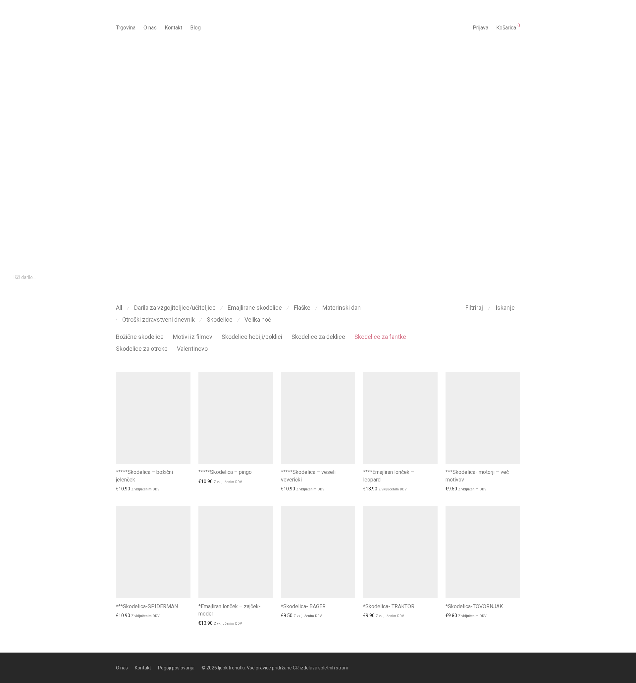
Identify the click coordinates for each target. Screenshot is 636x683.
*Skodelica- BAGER (303, 606)
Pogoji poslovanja (176, 667)
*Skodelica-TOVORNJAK (474, 606)
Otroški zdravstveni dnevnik (158, 319)
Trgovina (125, 27)
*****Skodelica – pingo (225, 472)
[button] (620, 277)
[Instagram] (517, 667)
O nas (150, 27)
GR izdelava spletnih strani (320, 667)
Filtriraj (474, 307)
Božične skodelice (140, 336)
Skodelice (220, 319)
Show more (125, 488)
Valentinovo (192, 348)
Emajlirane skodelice (255, 307)
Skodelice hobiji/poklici (252, 336)
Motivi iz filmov (192, 336)
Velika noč (257, 319)
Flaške (302, 307)
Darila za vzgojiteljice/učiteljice (175, 307)
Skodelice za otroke (142, 348)
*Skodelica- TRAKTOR (388, 606)
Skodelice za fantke (380, 336)
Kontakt (173, 27)
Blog (195, 27)
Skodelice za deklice (318, 336)
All (119, 307)
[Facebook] (506, 667)
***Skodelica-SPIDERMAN (147, 606)
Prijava (480, 27)
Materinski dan (341, 307)
